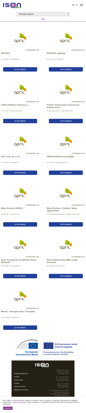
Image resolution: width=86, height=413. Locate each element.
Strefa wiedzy (18, 380)
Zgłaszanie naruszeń (21, 389)
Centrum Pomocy (20, 386)
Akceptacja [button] (7, 408)
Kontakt (16, 383)
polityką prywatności (20, 402)
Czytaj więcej (20, 69)
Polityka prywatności (21, 373)
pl (73, 5)
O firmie (16, 376)
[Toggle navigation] (81, 5)
